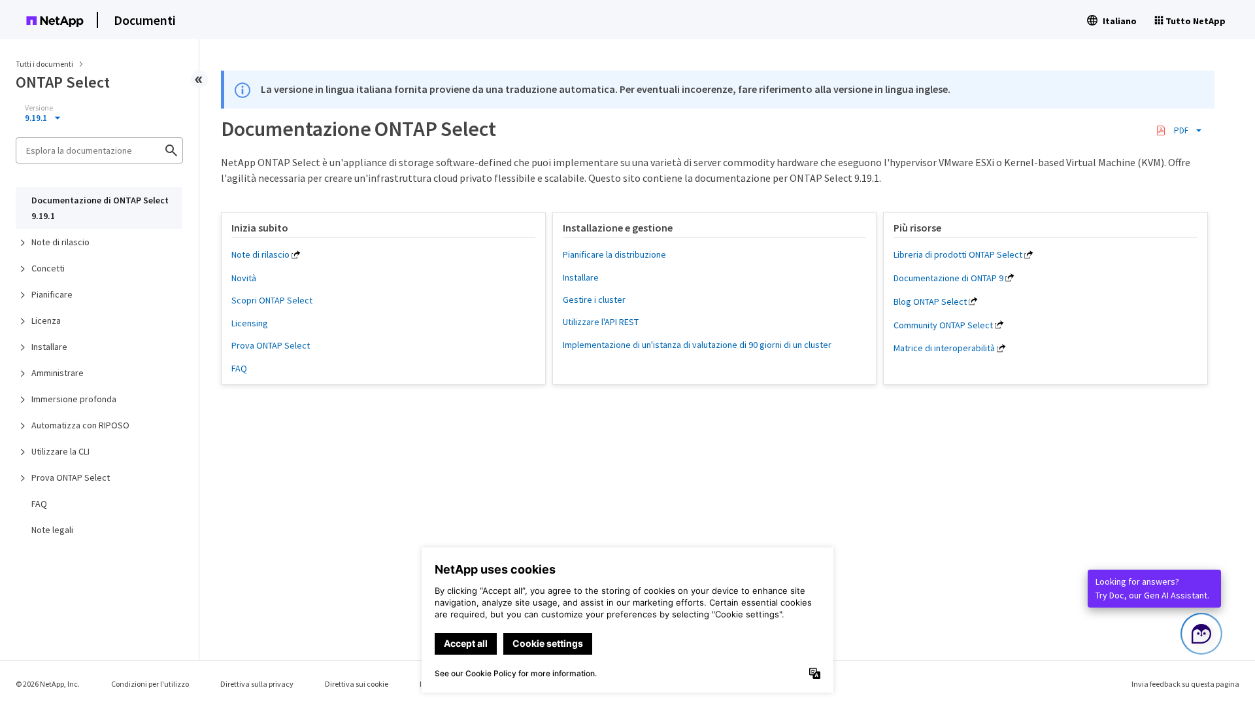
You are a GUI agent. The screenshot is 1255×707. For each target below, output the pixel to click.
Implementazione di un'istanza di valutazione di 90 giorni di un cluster (697, 345)
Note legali (52, 530)
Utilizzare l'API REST (601, 322)
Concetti (48, 268)
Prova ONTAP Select (70, 477)
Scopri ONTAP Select (271, 300)
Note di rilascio (60, 242)
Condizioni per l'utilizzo (150, 684)
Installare (49, 347)
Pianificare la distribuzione (614, 254)
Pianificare (52, 294)
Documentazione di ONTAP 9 (948, 278)
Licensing (249, 323)
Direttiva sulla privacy (256, 684)
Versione (39, 108)
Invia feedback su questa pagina (1185, 684)
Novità (243, 278)
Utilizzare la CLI (60, 451)
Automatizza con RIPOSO (80, 425)
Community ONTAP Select (943, 325)
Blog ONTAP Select (930, 301)
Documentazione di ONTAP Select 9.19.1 (100, 208)
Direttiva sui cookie (356, 684)
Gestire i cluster (594, 299)
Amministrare (57, 373)
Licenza (46, 320)
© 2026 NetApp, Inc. (48, 684)
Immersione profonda (73, 399)
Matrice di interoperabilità (944, 348)
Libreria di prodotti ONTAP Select (958, 254)
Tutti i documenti (44, 64)
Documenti (145, 20)
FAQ (39, 503)
